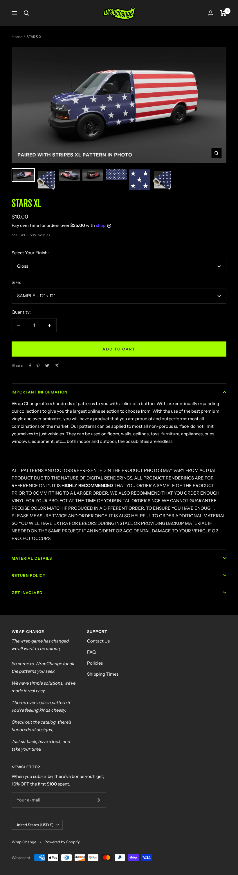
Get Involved (27, 592)
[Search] (26, 13)
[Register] (97, 800)
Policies (95, 663)
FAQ (91, 652)
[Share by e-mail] (57, 365)
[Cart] (223, 13)
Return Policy (29, 575)
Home (17, 36)
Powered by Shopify (62, 842)
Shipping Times (102, 674)
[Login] (210, 12)
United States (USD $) (34, 824)
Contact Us (98, 641)
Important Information (39, 392)
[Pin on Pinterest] (38, 366)
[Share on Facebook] (30, 366)
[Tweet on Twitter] (47, 366)
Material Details (32, 558)
